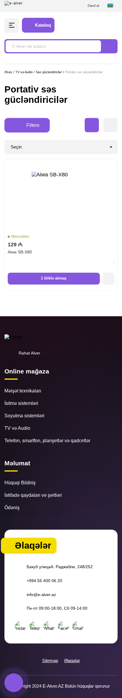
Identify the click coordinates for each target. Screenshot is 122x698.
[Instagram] (20, 626)
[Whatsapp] (49, 626)
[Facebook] (63, 626)
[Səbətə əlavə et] (109, 279)
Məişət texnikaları (22, 390)
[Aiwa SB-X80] (61, 201)
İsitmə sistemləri (21, 403)
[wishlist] (110, 165)
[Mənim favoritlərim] (103, 25)
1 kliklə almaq (53, 278)
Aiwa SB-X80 (20, 252)
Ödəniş (12, 507)
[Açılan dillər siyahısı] (112, 5)
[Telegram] (35, 626)
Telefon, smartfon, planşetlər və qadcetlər (47, 440)
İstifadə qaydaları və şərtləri (33, 495)
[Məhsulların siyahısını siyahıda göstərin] (110, 125)
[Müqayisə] (91, 25)
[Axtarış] (108, 46)
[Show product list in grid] (92, 125)
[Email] (78, 626)
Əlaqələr (72, 660)
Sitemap (50, 660)
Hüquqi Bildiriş (20, 482)
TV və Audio (17, 428)
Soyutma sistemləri (24, 415)
